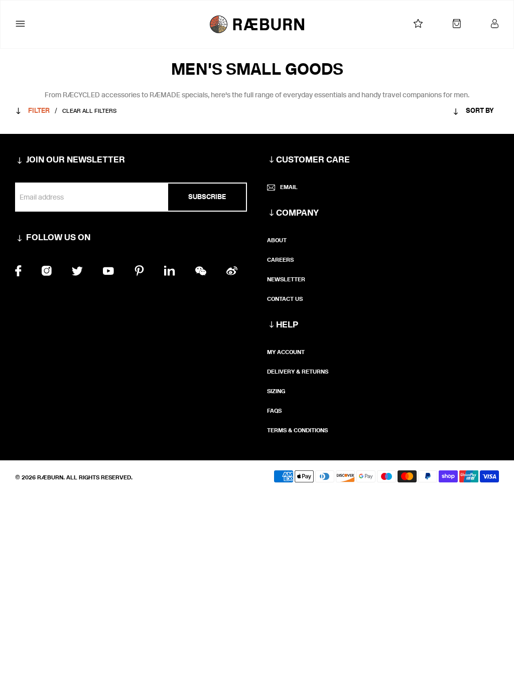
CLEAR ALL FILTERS (89, 110)
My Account (286, 352)
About (277, 240)
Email (289, 187)
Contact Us (285, 298)
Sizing (276, 391)
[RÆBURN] (257, 24)
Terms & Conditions (297, 430)
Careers (280, 259)
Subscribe (207, 197)
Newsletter (286, 279)
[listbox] (454, 112)
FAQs (274, 410)
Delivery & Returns (297, 371)
